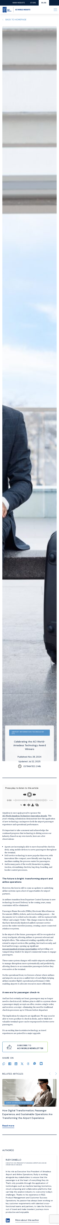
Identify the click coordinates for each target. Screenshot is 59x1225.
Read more (8, 1125)
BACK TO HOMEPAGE (15, 19)
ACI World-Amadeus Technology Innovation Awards (24, 815)
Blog (43, 3)
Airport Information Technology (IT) (28, 733)
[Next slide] (56, 1073)
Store (33, 3)
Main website (19, 3)
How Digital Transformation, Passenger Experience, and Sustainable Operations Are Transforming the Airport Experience (27, 1114)
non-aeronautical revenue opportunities (19, 949)
